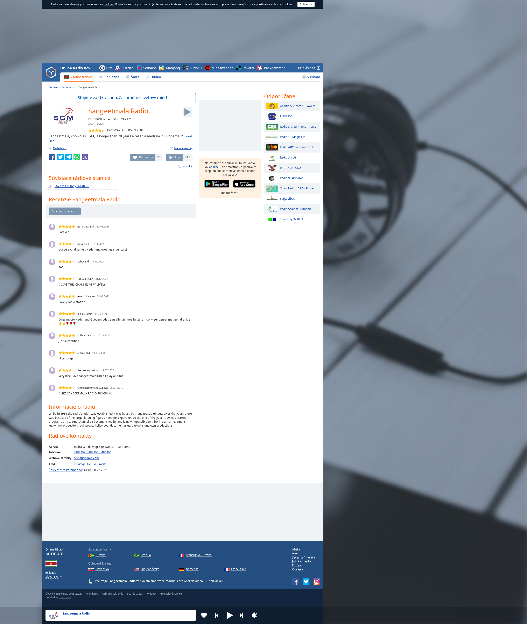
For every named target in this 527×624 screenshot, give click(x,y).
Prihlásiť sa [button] (306, 68)
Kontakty (187, 166)
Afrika (296, 549)
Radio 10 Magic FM (292, 137)
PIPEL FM (286, 116)
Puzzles (127, 68)
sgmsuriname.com (86, 458)
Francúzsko (238, 569)
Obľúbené (111, 77)
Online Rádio (54, 551)
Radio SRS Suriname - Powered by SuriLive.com (299, 126)
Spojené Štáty (150, 569)
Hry (109, 68)
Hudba (155, 77)
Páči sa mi (146, 157)
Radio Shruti (288, 157)
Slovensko (102, 569)
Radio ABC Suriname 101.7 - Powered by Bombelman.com (299, 147)
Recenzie (133, 130)
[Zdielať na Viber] (85, 157)
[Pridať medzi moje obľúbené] (204, 615)
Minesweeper (222, 68)
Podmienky (92, 593)
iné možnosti (229, 193)
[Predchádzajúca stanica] (217, 615)
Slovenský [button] (51, 577)
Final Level (65, 597)
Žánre (134, 77)
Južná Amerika (301, 561)
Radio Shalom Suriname (296, 209)
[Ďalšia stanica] (243, 615)
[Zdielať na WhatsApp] (76, 157)
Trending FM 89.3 (291, 219)
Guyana (101, 555)
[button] (230, 615)
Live (178, 157)
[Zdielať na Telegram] (68, 157)
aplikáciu (215, 167)
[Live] (187, 112)
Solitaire (149, 68)
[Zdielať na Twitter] (60, 157)
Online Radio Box (75, 67)
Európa (297, 565)
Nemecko (192, 569)
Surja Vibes (287, 198)
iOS (206, 581)
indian (100, 124)
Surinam (313, 77)
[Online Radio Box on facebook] (295, 581)
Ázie (295, 553)
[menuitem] (78, 77)
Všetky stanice (81, 77)
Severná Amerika (303, 557)
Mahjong (173, 68)
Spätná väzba (135, 593)
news (91, 124)
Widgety (151, 593)
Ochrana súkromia (112, 593)
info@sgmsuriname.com (90, 463)
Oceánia (297, 569)
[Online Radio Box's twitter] (306, 581)
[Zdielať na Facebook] (52, 157)
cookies (109, 4)
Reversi (248, 68)
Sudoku (196, 68)
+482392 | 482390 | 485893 (92, 452)
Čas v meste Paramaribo (65, 470)
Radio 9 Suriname (291, 178)
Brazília (146, 555)
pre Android (187, 581)
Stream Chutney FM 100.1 (72, 186)
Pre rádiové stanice (171, 593)
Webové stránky (183, 148)
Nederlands (59, 148)
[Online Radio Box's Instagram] (317, 581)
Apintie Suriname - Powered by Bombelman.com (299, 106)
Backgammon (275, 68)
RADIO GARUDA (290, 167)
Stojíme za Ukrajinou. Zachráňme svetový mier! (122, 97)
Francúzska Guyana (199, 555)
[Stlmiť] (256, 615)
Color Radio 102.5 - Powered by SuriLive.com (299, 188)
